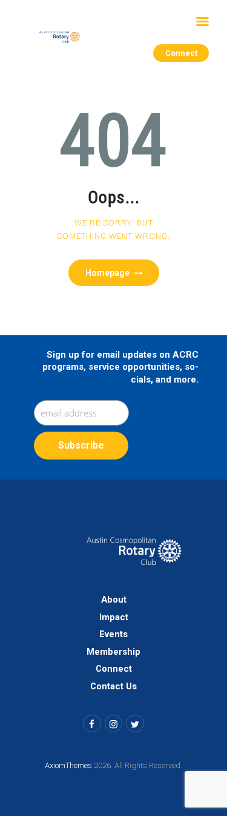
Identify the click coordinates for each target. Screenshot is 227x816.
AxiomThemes (68, 765)
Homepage (107, 273)
